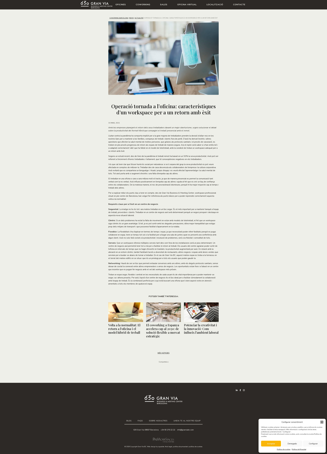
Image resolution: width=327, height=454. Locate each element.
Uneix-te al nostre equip (187, 421)
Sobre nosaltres (158, 421)
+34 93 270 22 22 (168, 430)
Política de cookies (283, 449)
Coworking (143, 4)
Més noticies (164, 353)
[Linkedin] (237, 390)
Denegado (292, 443)
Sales (163, 4)
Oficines (120, 4)
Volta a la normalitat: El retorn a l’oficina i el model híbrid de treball (124, 328)
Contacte (239, 4)
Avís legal (168, 447)
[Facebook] (240, 390)
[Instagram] (244, 390)
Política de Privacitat (299, 449)
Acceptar (271, 443)
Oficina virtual (187, 4)
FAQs (140, 421)
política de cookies (195, 447)
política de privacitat (180, 447)
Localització (215, 4)
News (131, 18)
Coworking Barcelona (118, 18)
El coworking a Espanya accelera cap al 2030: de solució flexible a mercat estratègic (163, 330)
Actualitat (139, 18)
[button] (322, 422)
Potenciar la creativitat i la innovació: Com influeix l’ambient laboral (201, 328)
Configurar (313, 443)
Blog (129, 421)
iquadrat (161, 447)
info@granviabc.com (185, 430)
